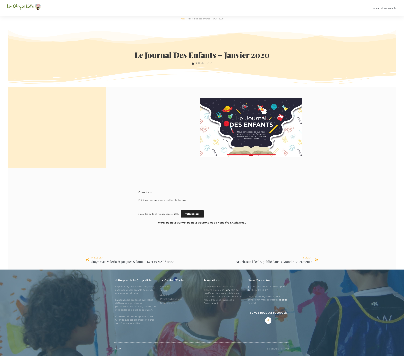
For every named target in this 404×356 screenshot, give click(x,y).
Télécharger (192, 213)
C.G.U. (118, 348)
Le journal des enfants (384, 8)
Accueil (184, 19)
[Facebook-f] (268, 320)
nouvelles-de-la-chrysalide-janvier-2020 (158, 214)
